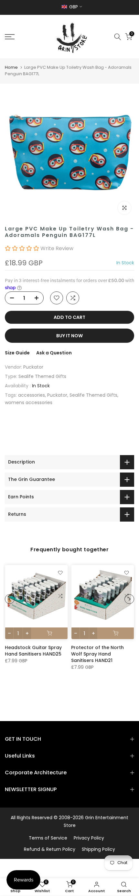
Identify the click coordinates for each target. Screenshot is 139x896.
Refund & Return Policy (49, 849)
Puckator (33, 367)
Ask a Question (54, 353)
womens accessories (28, 402)
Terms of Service (48, 838)
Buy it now (69, 335)
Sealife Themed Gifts (42, 376)
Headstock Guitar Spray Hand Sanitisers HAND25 (33, 650)
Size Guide (17, 353)
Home (11, 67)
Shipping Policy (98, 849)
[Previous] (10, 599)
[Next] (129, 599)
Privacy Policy (89, 838)
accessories (31, 395)
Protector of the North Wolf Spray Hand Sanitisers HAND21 (97, 654)
